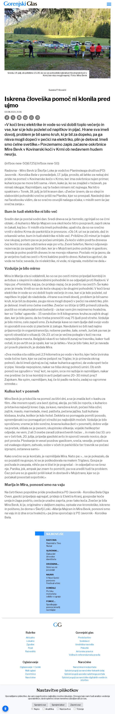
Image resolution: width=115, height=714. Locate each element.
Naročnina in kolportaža (84, 667)
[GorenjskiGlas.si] (20, 4)
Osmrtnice (30, 674)
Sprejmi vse (40, 705)
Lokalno (30, 641)
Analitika (49, 709)
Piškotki (85, 648)
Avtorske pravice (84, 651)
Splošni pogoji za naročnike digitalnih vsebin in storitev (84, 678)
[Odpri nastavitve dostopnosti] (5, 709)
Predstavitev (84, 637)
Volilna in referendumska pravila (84, 655)
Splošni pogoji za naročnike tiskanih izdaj (84, 670)
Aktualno (30, 637)
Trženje (80, 709)
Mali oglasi (30, 670)
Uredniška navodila (84, 644)
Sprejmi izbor (58, 705)
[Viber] (37, 117)
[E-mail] (25, 117)
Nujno (37, 709)
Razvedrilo (30, 651)
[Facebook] (6, 117)
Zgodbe (30, 644)
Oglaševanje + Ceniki (30, 667)
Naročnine (30, 677)
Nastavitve (65, 709)
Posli (30, 648)
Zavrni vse (75, 705)
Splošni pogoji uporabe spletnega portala (84, 674)
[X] (13, 117)
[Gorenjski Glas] (57, 625)
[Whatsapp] (31, 117)
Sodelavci (84, 641)
